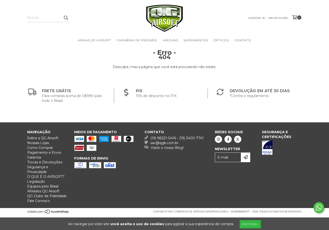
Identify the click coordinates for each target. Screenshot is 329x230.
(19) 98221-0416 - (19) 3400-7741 (177, 138)
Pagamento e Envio (44, 152)
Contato (242, 40)
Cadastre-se (256, 18)
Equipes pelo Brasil (43, 186)
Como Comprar (40, 148)
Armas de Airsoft (94, 40)
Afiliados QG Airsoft (43, 191)
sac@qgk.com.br (164, 143)
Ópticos (221, 40)
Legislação (36, 181)
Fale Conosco (38, 201)
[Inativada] (282, 148)
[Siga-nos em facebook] (228, 139)
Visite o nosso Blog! (167, 148)
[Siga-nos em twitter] (237, 139)
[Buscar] (66, 18)
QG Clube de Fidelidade (47, 196)
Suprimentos (196, 40)
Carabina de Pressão (137, 40)
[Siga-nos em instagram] (218, 139)
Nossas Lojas (38, 143)
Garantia (34, 157)
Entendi (250, 224)
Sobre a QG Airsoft (42, 138)
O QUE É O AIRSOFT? (46, 176)
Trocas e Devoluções (44, 162)
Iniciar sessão (278, 18)
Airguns (170, 40)
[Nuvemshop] (48, 213)
